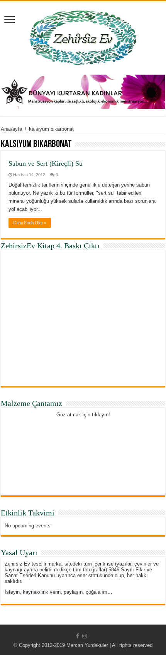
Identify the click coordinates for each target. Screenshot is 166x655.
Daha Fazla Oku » (29, 223)
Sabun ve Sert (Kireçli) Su (45, 163)
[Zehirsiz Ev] (83, 36)
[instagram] (84, 636)
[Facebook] (77, 636)
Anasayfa (11, 129)
